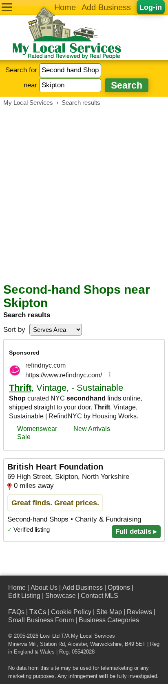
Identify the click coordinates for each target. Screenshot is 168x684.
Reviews (139, 611)
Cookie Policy (71, 611)
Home (65, 7)
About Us (44, 587)
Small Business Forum (41, 620)
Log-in (150, 7)
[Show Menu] (7, 7)
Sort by (14, 329)
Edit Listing (24, 595)
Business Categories (109, 620)
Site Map (109, 611)
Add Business (106, 7)
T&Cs (37, 611)
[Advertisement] (84, 194)
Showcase (60, 595)
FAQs (16, 611)
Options (119, 587)
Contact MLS (99, 595)
